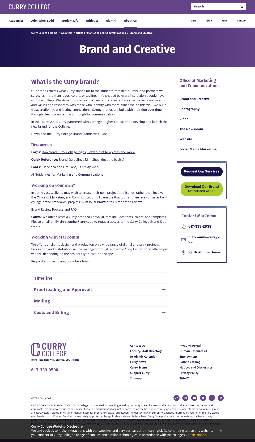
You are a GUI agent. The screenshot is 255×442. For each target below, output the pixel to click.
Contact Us (137, 346)
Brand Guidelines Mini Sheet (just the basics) (91, 159)
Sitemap (136, 378)
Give (224, 20)
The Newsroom (191, 129)
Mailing (42, 301)
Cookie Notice (196, 435)
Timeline (43, 278)
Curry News (138, 362)
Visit (193, 20)
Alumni (111, 21)
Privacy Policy (189, 373)
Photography (189, 109)
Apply (209, 20)
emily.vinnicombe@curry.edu (72, 221)
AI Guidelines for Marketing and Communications (67, 174)
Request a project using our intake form (60, 261)
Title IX (184, 378)
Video (184, 119)
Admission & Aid (42, 21)
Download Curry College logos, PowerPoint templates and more (88, 152)
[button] (242, 6)
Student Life (69, 21)
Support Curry (140, 373)
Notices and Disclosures (196, 367)
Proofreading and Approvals (63, 289)
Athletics (92, 21)
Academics (16, 21)
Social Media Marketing (198, 149)
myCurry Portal (190, 346)
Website (186, 139)
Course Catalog (190, 362)
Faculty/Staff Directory (146, 351)
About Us (130, 21)
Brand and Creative (141, 32)
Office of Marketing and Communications (101, 32)
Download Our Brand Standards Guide (202, 189)
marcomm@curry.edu (204, 240)
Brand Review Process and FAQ (54, 209)
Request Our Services (201, 171)
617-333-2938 (199, 226)
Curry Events (139, 367)
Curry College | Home (44, 32)
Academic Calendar (143, 356)
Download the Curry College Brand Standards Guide (69, 134)
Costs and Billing (51, 312)
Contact (241, 20)
